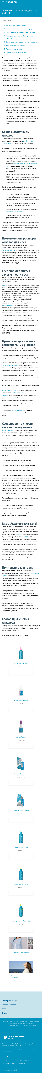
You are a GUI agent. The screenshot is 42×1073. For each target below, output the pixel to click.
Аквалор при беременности (20, 953)
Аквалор (5, 250)
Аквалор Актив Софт (9, 390)
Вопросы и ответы (9, 1005)
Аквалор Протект (8, 430)
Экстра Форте (8, 305)
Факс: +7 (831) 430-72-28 (8, 1063)
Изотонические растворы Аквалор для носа (21, 29)
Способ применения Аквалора (16, 52)
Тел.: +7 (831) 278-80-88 (23, 1061)
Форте (5, 285)
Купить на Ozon (21, 672)
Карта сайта (22, 1063)
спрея (19, 534)
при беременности (17, 410)
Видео (4, 1013)
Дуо (13, 250)
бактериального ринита (10, 365)
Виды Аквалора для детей (15, 45)
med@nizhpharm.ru (7, 1061)
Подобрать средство (10, 1001)
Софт (10, 250)
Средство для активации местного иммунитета (22, 42)
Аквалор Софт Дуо (21, 847)
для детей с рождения (14, 212)
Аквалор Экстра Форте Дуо (21, 921)
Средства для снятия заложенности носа (20, 32)
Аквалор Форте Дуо (21, 884)
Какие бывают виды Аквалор (16, 25)
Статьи (5, 1009)
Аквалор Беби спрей (21, 663)
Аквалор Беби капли (21, 700)
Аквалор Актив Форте (21, 811)
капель (26, 537)
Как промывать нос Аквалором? (17, 976)
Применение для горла (14, 49)
